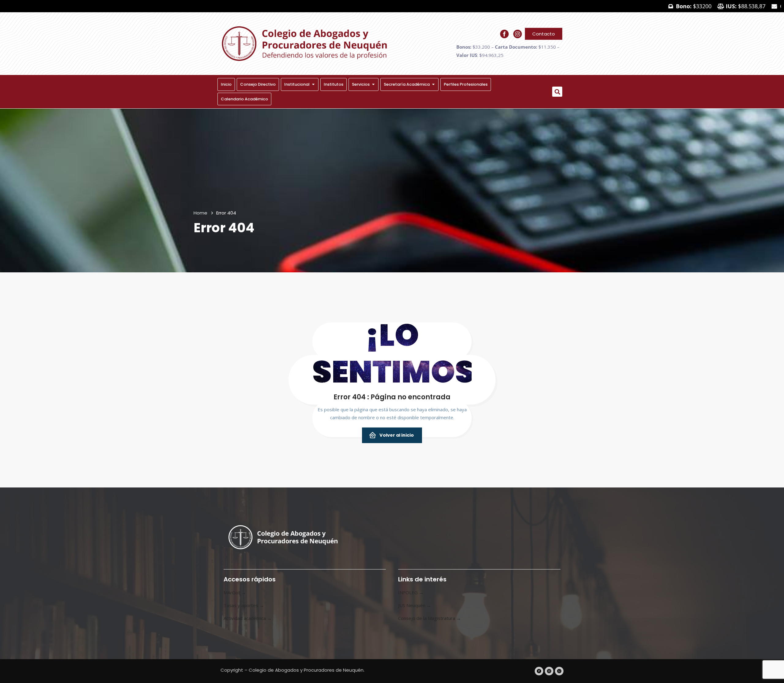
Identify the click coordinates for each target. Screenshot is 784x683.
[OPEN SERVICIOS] (373, 84)
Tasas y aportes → (244, 605)
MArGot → (235, 592)
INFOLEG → (411, 592)
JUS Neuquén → (414, 605)
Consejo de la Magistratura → (429, 618)
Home (200, 213)
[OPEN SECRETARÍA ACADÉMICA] (433, 84)
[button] (557, 92)
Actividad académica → (248, 618)
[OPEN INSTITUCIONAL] (313, 84)
